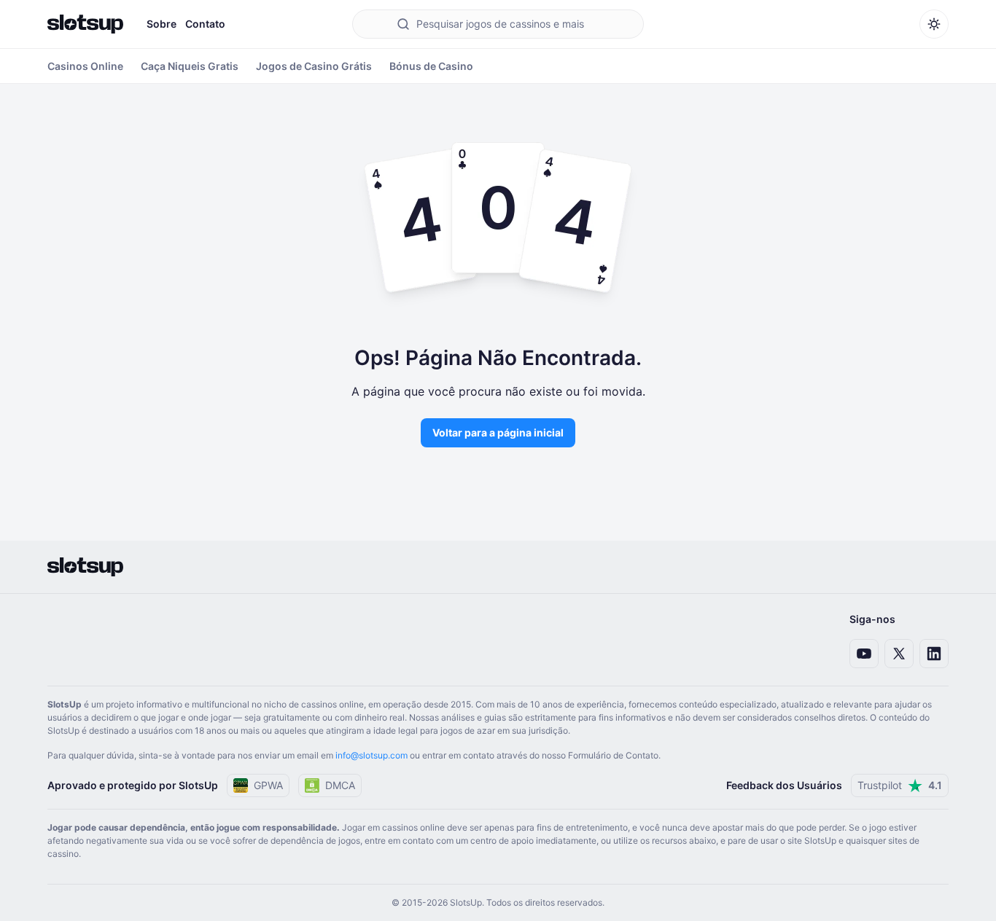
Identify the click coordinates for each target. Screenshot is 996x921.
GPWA (268, 785)
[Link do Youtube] (864, 653)
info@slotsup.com (371, 755)
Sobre (161, 23)
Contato (205, 23)
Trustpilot (899, 785)
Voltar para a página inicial (498, 432)
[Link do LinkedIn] (934, 653)
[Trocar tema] (934, 24)
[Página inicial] (85, 24)
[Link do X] (899, 653)
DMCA (340, 785)
